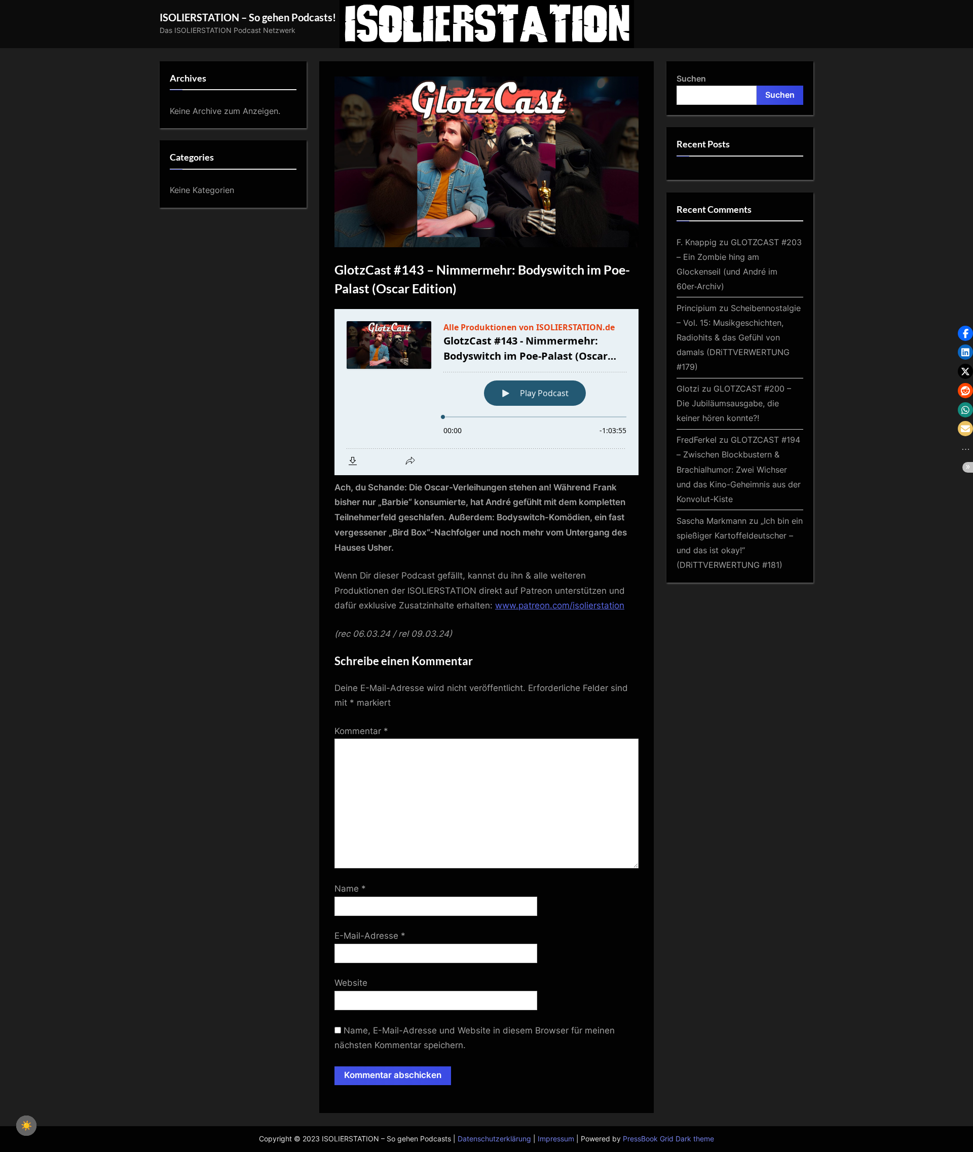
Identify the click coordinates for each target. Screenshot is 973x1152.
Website (350, 983)
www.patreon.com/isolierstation (559, 605)
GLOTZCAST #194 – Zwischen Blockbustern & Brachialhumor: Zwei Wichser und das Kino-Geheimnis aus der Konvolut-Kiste (739, 469)
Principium (697, 308)
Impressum (556, 1139)
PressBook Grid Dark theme (668, 1139)
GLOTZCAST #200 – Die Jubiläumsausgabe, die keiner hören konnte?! (734, 403)
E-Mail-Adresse (369, 936)
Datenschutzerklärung (494, 1139)
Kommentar (361, 731)
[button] (965, 333)
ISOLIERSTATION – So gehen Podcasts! (248, 17)
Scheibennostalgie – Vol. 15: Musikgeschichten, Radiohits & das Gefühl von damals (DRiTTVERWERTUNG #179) (739, 337)
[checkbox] (26, 1126)
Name (350, 889)
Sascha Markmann (711, 521)
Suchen (691, 78)
